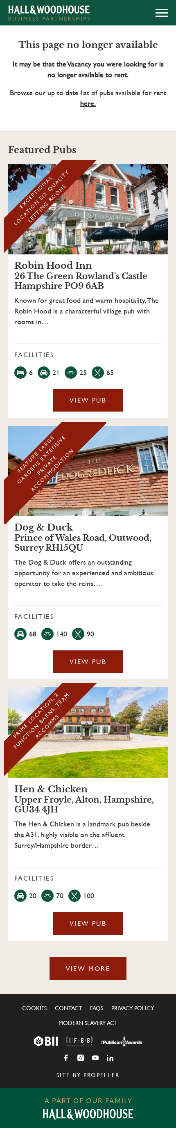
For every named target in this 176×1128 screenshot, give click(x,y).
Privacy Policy (132, 1008)
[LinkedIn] (110, 1058)
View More (88, 968)
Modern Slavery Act (88, 1023)
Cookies (34, 1008)
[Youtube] (95, 1058)
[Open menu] (162, 13)
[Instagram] (80, 1058)
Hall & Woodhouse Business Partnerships (49, 13)
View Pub (88, 400)
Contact (68, 1008)
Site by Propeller (88, 1075)
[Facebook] (66, 1058)
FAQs (96, 1008)
